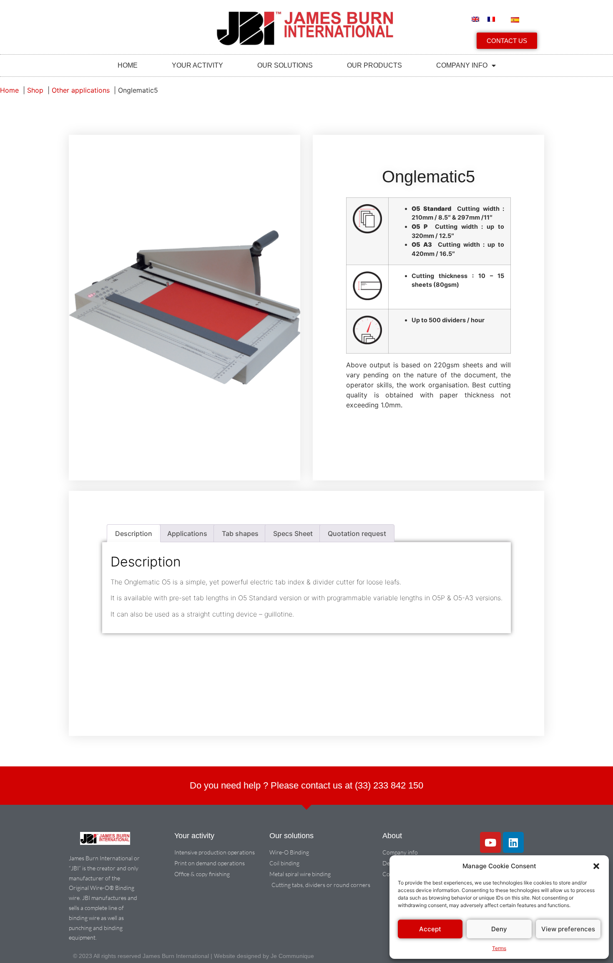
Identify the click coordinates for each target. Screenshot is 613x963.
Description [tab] (133, 533)
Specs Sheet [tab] (293, 533)
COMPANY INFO (461, 65)
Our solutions (285, 65)
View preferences (568, 929)
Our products (374, 65)
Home (128, 65)
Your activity (197, 65)
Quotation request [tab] (357, 533)
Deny (499, 929)
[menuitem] (475, 19)
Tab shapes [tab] (240, 533)
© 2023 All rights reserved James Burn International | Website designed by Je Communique (193, 956)
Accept (430, 929)
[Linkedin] (513, 842)
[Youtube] (490, 842)
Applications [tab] (187, 533)
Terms (499, 948)
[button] (596, 866)
